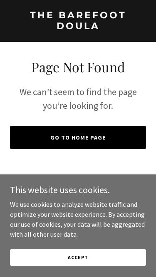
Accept (78, 257)
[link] (78, 26)
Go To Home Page (78, 137)
